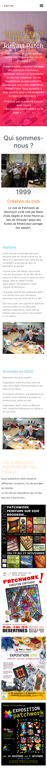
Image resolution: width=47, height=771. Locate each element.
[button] (41, 6)
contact (26, 112)
